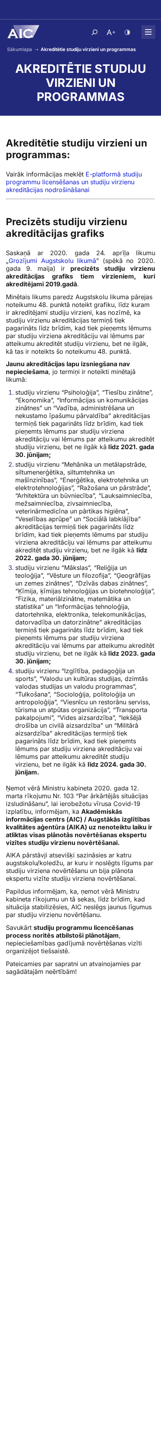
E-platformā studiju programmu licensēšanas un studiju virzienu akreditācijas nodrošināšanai (74, 182)
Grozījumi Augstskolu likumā (52, 261)
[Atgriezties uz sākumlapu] (22, 32)
